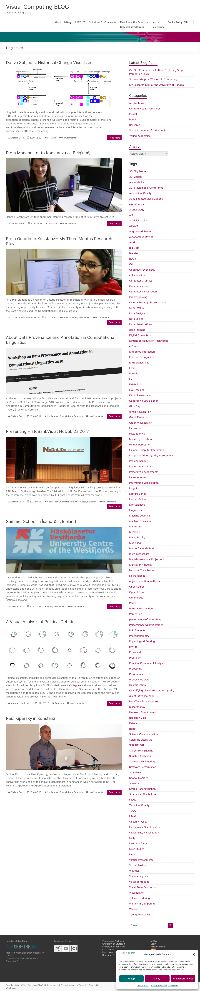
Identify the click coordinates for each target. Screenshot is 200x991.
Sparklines (135, 772)
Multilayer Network (140, 564)
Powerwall (135, 652)
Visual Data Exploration (143, 887)
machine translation (140, 521)
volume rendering (139, 898)
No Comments (69, 137)
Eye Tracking (137, 389)
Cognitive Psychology (142, 269)
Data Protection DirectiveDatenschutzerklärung (134, 24)
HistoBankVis (137, 433)
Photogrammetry (139, 635)
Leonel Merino (137, 499)
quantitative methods (141, 695)
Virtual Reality (137, 865)
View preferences (183, 978)
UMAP (133, 816)
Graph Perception (139, 417)
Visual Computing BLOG (37, 6)
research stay (137, 706)
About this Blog (62, 22)
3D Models (135, 176)
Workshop (135, 909)
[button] (193, 954)
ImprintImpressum (158, 24)
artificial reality (138, 220)
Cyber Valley (136, 307)
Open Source (137, 586)
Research (51, 137)
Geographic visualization (143, 400)
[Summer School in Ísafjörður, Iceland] (64, 528)
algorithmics (136, 204)
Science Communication (143, 734)
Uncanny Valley (138, 821)
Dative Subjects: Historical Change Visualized (49, 62)
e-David (134, 346)
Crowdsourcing (138, 297)
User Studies (136, 848)
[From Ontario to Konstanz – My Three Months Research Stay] (64, 250)
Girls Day (134, 406)
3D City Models (138, 171)
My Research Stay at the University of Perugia (156, 84)
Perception (135, 613)
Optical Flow (136, 592)
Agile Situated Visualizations (146, 198)
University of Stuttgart (113, 943)
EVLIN (132, 379)
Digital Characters (140, 335)
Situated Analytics (140, 756)
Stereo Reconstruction (142, 788)
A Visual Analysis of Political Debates (41, 621)
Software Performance (142, 767)
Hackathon (135, 428)
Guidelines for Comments (102, 22)
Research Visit (137, 717)
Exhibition (135, 384)
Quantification (137, 685)
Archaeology (136, 209)
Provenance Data (139, 679)
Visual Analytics (138, 876)
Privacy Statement (159, 985)
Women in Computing (142, 903)
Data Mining (136, 318)
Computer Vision (139, 286)
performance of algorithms (145, 619)
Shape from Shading (141, 750)
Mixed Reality (137, 537)
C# (131, 264)
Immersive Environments (143, 471)
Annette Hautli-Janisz (20, 703)
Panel (132, 603)
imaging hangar (138, 460)
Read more (114, 137)
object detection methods (144, 581)
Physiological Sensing (142, 641)
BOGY (132, 258)
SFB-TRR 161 (136, 745)
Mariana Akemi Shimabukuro (24, 317)
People (133, 119)
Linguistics (135, 510)
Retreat (133, 723)
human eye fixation (140, 439)
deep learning (137, 329)
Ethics (132, 368)
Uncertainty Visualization (144, 832)
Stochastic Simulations (142, 794)
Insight (133, 114)
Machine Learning (139, 515)
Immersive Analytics (141, 466)
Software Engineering (142, 761)
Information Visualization (144, 482)
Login (153, 943)
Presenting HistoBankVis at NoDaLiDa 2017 (47, 431)
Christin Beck (17, 137)
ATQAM (133, 225)
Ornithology (136, 597)
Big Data (134, 247)
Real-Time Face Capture (143, 701)
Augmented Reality (140, 231)
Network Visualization (142, 570)
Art (131, 215)
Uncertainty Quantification (144, 827)
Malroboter (135, 526)
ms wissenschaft (139, 553)
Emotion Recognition (141, 357)
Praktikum (135, 657)
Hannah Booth (17, 223)
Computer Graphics (140, 280)
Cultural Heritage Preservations (147, 302)
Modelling (135, 542)
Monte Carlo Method (141, 548)
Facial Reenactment (140, 395)
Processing (135, 668)
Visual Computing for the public (148, 130)
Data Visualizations (140, 324)
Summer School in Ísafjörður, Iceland (41, 521)
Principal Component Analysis (147, 663)
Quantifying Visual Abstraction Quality (151, 690)
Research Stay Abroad (142, 712)
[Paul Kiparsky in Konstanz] (64, 725)
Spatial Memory (138, 777)
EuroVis (133, 373)
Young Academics (80, 317)
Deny (157, 978)
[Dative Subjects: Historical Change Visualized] (64, 69)
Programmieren (138, 674)
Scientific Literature (140, 739)
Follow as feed (157, 946)
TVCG (132, 810)
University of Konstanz (113, 946)
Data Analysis (137, 313)
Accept (131, 978)
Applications (53, 501)
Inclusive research (139, 477)
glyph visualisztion (140, 411)
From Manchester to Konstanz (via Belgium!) (48, 152)
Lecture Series (137, 493)
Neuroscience (137, 575)
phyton (133, 646)
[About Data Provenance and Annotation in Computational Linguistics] (64, 349)
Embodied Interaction (142, 351)
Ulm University (109, 952)
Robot (132, 728)
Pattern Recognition (141, 608)
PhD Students (137, 630)
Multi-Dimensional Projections (147, 559)
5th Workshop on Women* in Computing (153, 79)
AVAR (132, 242)
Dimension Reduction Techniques (148, 340)
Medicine (134, 532)
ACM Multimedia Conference (146, 187)
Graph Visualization (140, 422)
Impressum (173, 985)
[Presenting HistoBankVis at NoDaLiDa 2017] (64, 438)
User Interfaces (138, 843)
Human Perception (140, 444)
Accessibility (136, 182)
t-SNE (132, 799)
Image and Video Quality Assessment (151, 455)
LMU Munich (108, 949)
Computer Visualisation (143, 291)
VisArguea (75, 685)
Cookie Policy (143, 985)
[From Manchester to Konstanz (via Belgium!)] (64, 159)
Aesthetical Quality (140, 193)
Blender (133, 253)
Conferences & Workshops (60, 416)
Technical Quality (139, 805)
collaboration (137, 275)
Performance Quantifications (146, 624)
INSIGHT (80, 22)
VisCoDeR (135, 870)
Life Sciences (137, 504)
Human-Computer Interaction (146, 450)
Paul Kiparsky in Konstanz (30, 718)
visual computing (139, 881)
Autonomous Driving (141, 236)
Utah (132, 854)
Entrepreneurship (139, 362)
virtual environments (141, 859)
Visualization (136, 892)
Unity (132, 838)
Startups (134, 783)
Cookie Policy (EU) (178, 22)
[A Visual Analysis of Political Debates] (64, 628)
